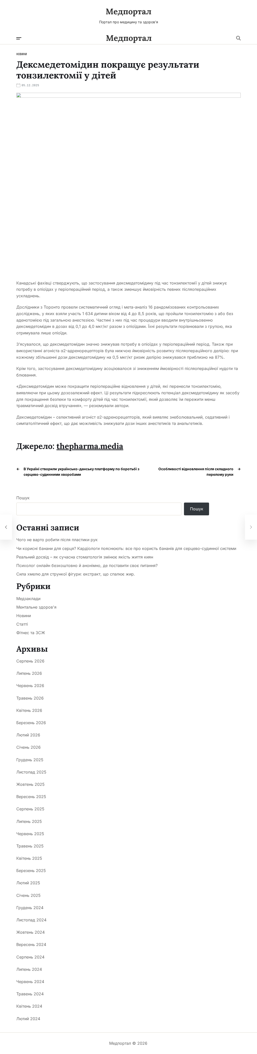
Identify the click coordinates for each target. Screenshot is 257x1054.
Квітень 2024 (29, 1006)
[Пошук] (238, 38)
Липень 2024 (29, 969)
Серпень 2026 (30, 660)
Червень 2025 (30, 833)
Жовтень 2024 (30, 932)
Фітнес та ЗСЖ (30, 632)
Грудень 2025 (29, 759)
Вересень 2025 (31, 796)
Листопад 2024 (31, 919)
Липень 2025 (29, 821)
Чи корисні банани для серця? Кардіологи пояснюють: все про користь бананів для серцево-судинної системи (126, 548)
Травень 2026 (30, 698)
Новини (21, 54)
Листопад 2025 (31, 772)
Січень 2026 (28, 747)
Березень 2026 (31, 722)
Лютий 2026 (28, 734)
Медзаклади (28, 598)
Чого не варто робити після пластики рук (57, 539)
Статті (22, 624)
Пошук (23, 497)
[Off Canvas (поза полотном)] (18, 38)
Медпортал (128, 12)
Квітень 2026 (29, 710)
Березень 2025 (31, 870)
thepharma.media (89, 446)
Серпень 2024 (30, 957)
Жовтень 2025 (30, 784)
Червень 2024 (30, 981)
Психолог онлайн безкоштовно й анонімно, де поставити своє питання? (87, 565)
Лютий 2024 (28, 1018)
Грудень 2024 (29, 907)
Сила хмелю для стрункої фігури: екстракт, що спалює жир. (75, 574)
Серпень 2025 (30, 808)
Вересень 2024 (31, 944)
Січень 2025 (28, 895)
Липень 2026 (29, 673)
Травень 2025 (30, 845)
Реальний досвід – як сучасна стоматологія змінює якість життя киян (84, 557)
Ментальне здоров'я (36, 607)
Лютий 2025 (28, 882)
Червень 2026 (30, 685)
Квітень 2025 (29, 858)
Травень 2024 (30, 993)
